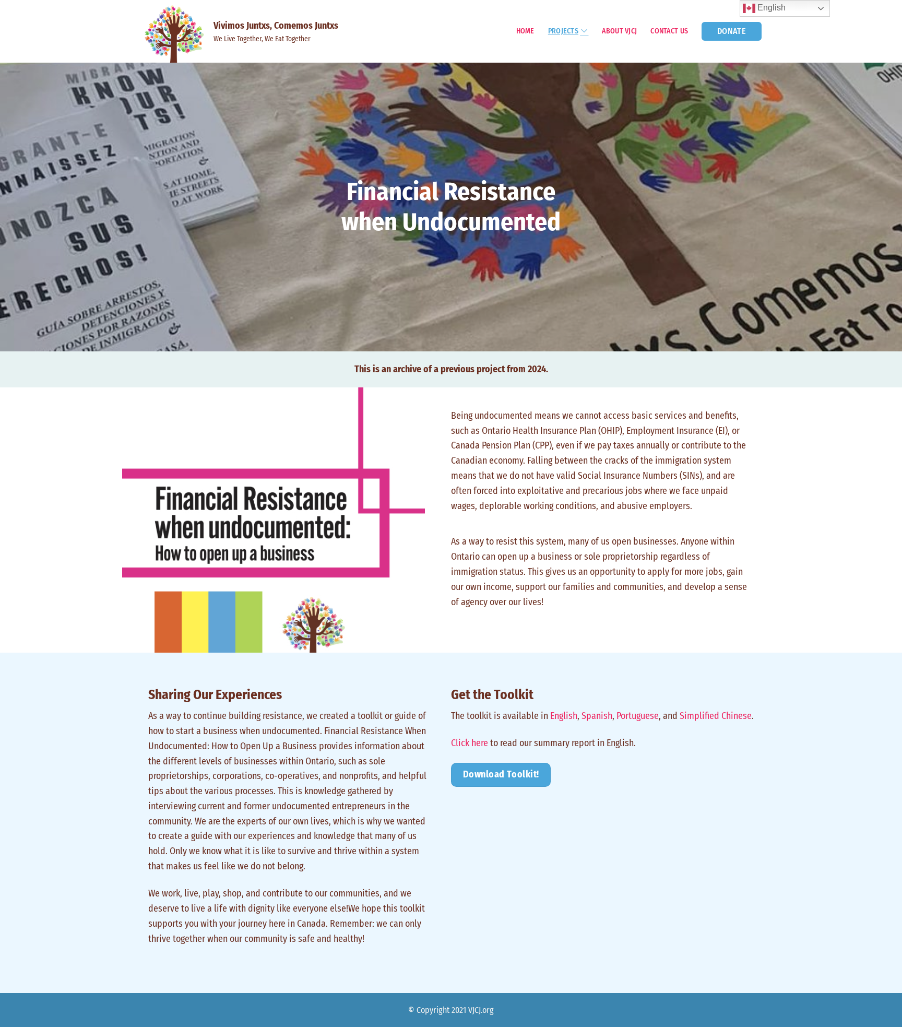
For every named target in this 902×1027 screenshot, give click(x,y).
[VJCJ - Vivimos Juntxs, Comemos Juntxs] (176, 31)
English (563, 716)
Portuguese (637, 716)
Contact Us (669, 31)
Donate (731, 31)
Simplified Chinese (716, 716)
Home (525, 31)
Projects (563, 31)
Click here (469, 743)
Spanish (596, 716)
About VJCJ (619, 31)
